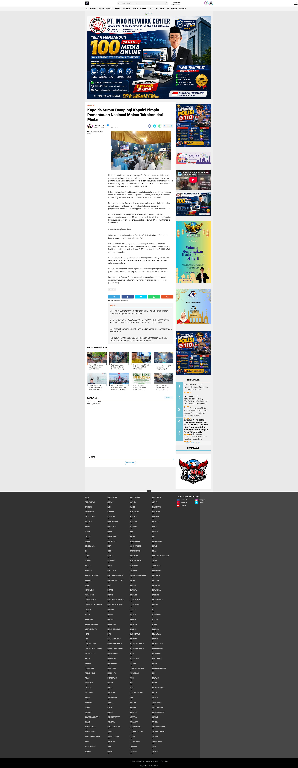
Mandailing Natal (92, 624)
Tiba (109, 746)
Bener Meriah (112, 522)
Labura (155, 605)
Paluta (87, 658)
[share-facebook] (150, 126)
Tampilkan (169, 398)
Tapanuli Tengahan (92, 737)
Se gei (132, 688)
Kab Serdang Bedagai (115, 575)
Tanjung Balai (90, 727)
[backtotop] (149, 492)
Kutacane (133, 595)
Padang (155, 639)
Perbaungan (134, 673)
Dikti (109, 546)
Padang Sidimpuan (137, 644)
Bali (109, 507)
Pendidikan (160, 9)
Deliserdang (157, 541)
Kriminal (126, 9)
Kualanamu (156, 590)
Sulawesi (88, 712)
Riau (131, 683)
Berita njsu (111, 526)
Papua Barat (112, 663)
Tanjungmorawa (158, 727)
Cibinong (155, 531)
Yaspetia (133, 751)
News (87, 634)
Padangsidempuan (137, 649)
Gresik (109, 551)
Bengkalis (134, 522)
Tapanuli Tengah (158, 732)
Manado (155, 619)
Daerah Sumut (112, 536)
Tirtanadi (133, 746)
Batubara (156, 517)
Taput (87, 741)
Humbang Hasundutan (160, 556)
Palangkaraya (112, 653)
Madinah (133, 614)
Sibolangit (89, 702)
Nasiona (133, 629)
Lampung (110, 609)
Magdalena (156, 614)
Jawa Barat (134, 566)
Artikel (133, 502)
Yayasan (182, 9)
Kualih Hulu (89, 595)
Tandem (155, 722)
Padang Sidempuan (114, 644)
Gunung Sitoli (135, 551)
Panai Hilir (111, 658)
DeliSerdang (90, 546)
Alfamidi (110, 502)
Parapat (133, 663)
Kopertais (156, 585)
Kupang (110, 595)
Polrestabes (172, 9)
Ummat (110, 751)
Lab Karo (155, 595)
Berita (87, 526)
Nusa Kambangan (114, 639)
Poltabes (155, 678)
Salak (154, 683)
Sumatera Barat (158, 712)
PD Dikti (155, 663)
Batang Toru (90, 517)
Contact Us (140, 761)
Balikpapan (156, 507)
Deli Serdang (135, 541)
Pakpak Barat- (90, 653)
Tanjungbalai (135, 727)
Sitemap (156, 761)
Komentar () (168, 126)
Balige (132, 507)
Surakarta (134, 722)
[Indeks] (206, 3)
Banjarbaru (134, 512)
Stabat (110, 707)
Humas (109, 9)
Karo (87, 585)
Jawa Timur (156, 566)
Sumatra (133, 717)
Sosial (87, 707)
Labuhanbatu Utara (115, 605)
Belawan (88, 522)
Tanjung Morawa (113, 727)
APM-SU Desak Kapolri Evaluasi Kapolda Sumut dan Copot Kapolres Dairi (196, 387)
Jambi (109, 566)
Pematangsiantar (159, 668)
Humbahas (134, 556)
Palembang (156, 653)
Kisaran (133, 585)
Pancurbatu (156, 658)
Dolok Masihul (135, 546)
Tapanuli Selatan (136, 732)
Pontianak (89, 683)
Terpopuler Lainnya (193, 443)
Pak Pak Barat (157, 649)
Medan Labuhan (91, 629)
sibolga (110, 702)
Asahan (155, 502)
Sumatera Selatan (92, 717)
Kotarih (110, 590)
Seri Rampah (112, 697)
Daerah (93, 9)
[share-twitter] (155, 126)
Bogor (109, 531)
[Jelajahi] (295, 3)
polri (132, 678)
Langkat (133, 609)
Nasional (143, 9)
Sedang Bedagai (158, 688)
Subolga (133, 707)
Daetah (132, 536)
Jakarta (117, 9)
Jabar (154, 561)
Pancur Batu (134, 658)
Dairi (154, 536)
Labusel (88, 609)
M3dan (87, 614)
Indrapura (111, 561)
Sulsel (110, 712)
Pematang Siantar (137, 668)
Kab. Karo (156, 575)
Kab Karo (133, 570)
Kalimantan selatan (115, 580)
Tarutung (111, 741)
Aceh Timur (156, 497)
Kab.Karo (88, 580)
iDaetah (88, 561)
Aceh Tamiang (135, 497)
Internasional (135, 561)
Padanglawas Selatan (93, 649)
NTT (86, 639)
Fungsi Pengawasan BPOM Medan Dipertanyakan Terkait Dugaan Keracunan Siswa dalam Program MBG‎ (196, 411)
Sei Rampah (89, 693)
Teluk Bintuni (90, 746)
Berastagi (156, 522)
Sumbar (155, 717)
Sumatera (133, 712)
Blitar (87, 531)
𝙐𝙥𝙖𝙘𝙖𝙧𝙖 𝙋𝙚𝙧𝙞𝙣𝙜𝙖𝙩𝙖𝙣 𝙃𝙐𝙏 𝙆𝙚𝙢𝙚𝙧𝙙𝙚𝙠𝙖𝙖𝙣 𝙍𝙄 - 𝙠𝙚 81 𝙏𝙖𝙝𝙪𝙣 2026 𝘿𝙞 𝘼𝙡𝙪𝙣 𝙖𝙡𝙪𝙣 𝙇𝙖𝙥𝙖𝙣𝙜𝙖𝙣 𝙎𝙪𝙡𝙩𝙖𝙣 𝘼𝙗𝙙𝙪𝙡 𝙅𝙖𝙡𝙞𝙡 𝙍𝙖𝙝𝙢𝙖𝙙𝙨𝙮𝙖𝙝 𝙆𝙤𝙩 (196, 426)
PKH (151, 9)
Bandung (110, 512)
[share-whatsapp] (160, 126)
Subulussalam (158, 707)
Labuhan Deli (135, 600)
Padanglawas (157, 644)
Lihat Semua (130, 463)
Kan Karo (155, 580)
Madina (110, 614)
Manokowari (112, 624)
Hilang (154, 551)
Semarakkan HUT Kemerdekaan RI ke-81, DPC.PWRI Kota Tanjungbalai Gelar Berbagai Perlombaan (196, 400)
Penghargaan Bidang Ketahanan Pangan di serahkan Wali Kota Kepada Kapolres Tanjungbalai (195, 435)
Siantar (155, 697)
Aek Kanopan (90, 502)
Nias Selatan (135, 634)
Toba (154, 746)
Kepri (109, 585)
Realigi (110, 683)
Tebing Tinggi (135, 741)
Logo (154, 609)
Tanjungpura (90, 732)
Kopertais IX (89, 590)
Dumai (154, 546)
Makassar (89, 619)
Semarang (111, 693)
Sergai (154, 693)
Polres (87, 678)
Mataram (133, 624)
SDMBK (109, 688)
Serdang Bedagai (136, 693)
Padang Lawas (90, 644)
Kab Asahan (111, 570)
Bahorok (88, 507)
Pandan (88, 663)
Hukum (101, 9)
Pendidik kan (90, 673)
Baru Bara (156, 512)
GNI (86, 551)
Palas (132, 653)
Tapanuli (110, 732)
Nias (109, 634)
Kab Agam (88, 570)
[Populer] (211, 3)
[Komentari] (167, 296)
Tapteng (155, 737)
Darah (87, 541)
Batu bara (111, 517)
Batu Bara (133, 517)
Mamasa (133, 619)
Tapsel (132, 737)
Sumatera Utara (113, 717)
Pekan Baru (89, 668)
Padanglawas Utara (115, 649)
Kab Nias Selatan (91, 575)
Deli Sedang (111, 541)
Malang (110, 619)
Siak (131, 697)
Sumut (87, 722)
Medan (135, 9)
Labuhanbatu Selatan (93, 605)
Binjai (154, 526)
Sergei (87, 697)
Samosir (88, 688)
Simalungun (157, 702)
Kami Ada (164, 761)
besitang (133, 526)
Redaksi (149, 761)
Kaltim (132, 580)
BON (131, 531)
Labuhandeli (134, 605)
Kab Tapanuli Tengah (138, 575)
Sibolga (133, 702)
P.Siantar (133, 639)
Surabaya (111, 722)
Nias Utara (156, 634)
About (132, 761)
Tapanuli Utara (113, 737)
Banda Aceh (89, 512)
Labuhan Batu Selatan (116, 600)
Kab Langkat (157, 570)
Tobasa (88, 751)
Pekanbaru (111, 668)
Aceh (87, 497)
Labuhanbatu (157, 600)
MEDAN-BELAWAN (113, 629)
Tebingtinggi (157, 741)
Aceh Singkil (112, 497)
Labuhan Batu (90, 600)
